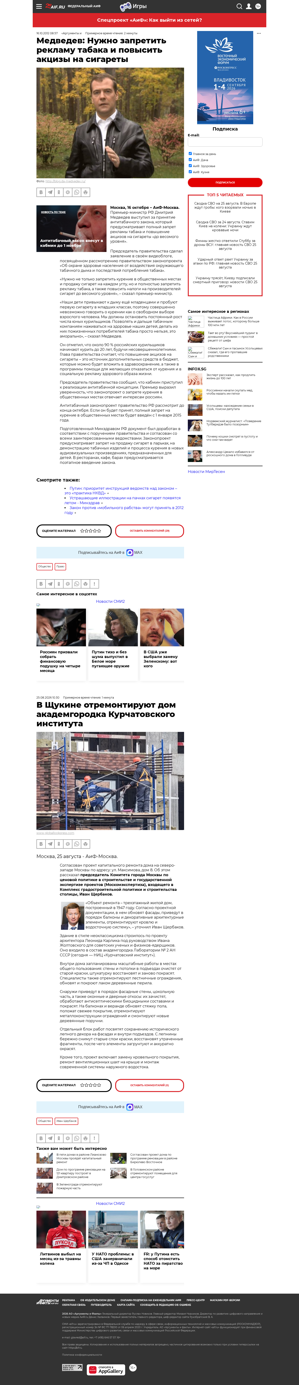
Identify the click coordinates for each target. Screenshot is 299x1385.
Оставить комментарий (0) (149, 1085)
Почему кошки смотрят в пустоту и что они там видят (232, 438)
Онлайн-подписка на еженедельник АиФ (151, 1300)
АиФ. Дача (200, 160)
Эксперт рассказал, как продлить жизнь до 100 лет (230, 376)
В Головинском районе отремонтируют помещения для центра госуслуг (153, 1173)
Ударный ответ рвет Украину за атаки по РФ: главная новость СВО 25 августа (225, 263)
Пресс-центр (196, 1300)
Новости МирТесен (206, 471)
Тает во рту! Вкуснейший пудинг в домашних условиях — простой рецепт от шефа (233, 336)
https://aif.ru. (75, 1347)
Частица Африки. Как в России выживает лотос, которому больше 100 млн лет (233, 321)
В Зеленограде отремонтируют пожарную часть (79, 1186)
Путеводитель (101, 1304)
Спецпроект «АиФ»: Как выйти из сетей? (149, 20)
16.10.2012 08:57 (47, 33)
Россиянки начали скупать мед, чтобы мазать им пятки (229, 392)
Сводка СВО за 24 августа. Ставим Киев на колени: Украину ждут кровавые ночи (225, 226)
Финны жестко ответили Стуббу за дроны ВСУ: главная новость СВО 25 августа (225, 245)
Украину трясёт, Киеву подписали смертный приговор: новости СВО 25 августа (225, 282)
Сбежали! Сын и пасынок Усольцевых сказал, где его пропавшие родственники (235, 352)
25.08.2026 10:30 (47, 697)
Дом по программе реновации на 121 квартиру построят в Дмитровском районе (81, 1173)
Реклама (68, 1300)
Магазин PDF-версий (225, 1300)
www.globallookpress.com (55, 833)
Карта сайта (126, 1304)
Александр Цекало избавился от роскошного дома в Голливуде (230, 453)
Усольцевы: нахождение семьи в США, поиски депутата (230, 407)
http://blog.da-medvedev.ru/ (65, 181)
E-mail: (193, 135)
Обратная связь (73, 1304)
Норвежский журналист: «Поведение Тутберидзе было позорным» (233, 423)
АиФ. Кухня (201, 172)
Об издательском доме (97, 1300)
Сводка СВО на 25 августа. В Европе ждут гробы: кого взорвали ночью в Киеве (225, 208)
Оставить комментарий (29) (150, 530)
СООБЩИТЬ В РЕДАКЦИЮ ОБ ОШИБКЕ (165, 1304)
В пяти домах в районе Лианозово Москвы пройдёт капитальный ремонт (81, 1158)
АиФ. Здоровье (204, 166)
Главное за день (204, 154)
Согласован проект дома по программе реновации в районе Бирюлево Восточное (153, 1158)
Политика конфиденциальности (82, 1354)
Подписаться (225, 182)
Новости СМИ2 (110, 601)
